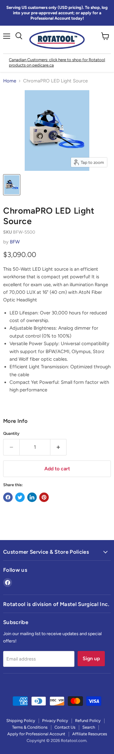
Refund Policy (88, 720)
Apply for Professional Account (36, 733)
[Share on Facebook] (8, 497)
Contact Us (64, 727)
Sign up (91, 658)
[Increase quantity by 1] (58, 447)
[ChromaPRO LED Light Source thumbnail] (11, 185)
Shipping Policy (20, 720)
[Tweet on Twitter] (20, 497)
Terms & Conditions (30, 727)
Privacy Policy (55, 720)
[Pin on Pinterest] (44, 497)
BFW (15, 242)
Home (9, 81)
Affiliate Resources (89, 733)
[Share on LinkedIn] (32, 497)
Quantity (11, 433)
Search (88, 727)
